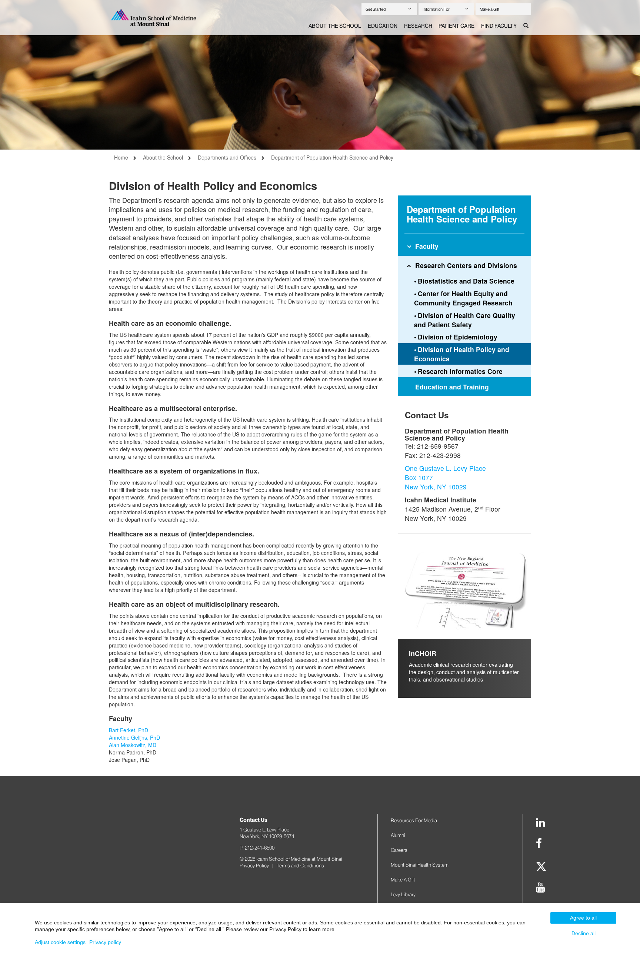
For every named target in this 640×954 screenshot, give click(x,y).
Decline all (583, 933)
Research (418, 26)
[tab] (335, 26)
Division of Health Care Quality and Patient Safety (464, 320)
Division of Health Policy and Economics (461, 354)
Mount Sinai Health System (420, 865)
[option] (320, 75)
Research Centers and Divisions (466, 265)
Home (121, 157)
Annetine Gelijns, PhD (134, 737)
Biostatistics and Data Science (466, 280)
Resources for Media (414, 820)
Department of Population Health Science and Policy (332, 157)
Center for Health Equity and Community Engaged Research (463, 298)
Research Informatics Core (460, 371)
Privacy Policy (254, 865)
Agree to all (583, 918)
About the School (335, 26)
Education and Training (452, 386)
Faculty (427, 246)
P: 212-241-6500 (257, 848)
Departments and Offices (227, 157)
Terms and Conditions (300, 865)
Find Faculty (499, 26)
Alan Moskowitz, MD (132, 745)
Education (382, 26)
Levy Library (403, 894)
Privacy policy (105, 942)
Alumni (398, 835)
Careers (399, 850)
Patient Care (456, 26)
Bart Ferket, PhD (128, 730)
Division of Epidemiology (457, 336)
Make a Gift (489, 9)
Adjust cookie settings (60, 942)
